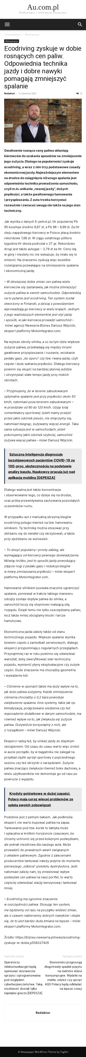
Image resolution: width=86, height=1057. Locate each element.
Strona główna (12, 34)
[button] (7, 24)
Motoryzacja (32, 34)
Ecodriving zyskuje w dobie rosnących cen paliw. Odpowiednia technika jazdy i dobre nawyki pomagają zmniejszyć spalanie (42, 67)
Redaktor (9, 93)
